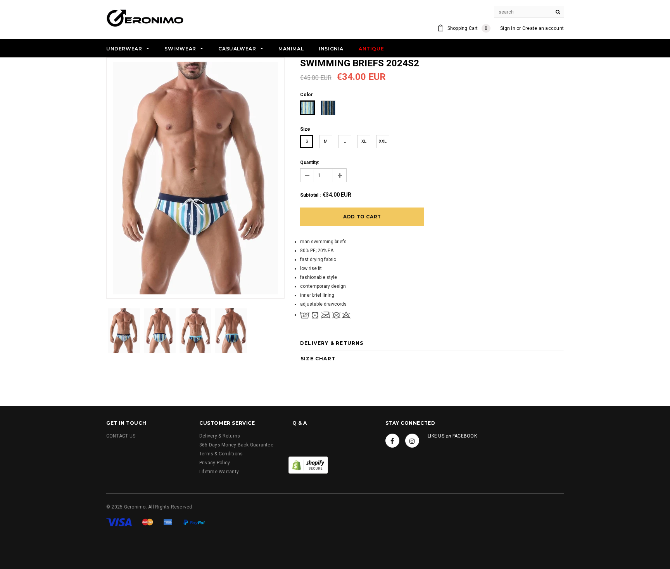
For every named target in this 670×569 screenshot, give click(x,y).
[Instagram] (412, 441)
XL (363, 141)
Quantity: (309, 162)
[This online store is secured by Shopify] (308, 464)
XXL (383, 141)
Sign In (507, 28)
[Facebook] (392, 441)
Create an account (543, 28)
